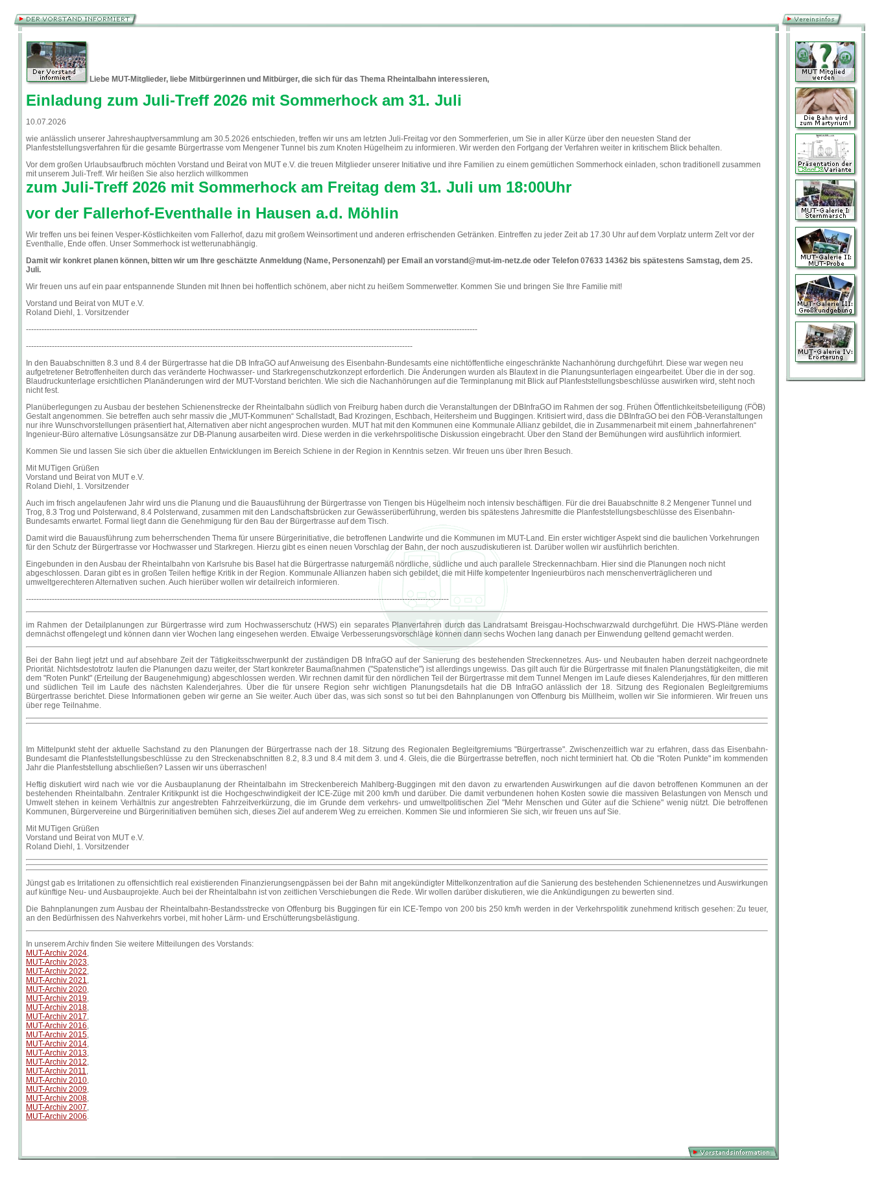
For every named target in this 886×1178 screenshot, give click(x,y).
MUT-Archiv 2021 (56, 980)
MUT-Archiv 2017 (56, 1016)
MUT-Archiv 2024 (56, 953)
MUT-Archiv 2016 (56, 1025)
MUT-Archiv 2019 (56, 998)
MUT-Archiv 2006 (56, 1116)
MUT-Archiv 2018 (56, 1007)
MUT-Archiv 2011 (56, 1071)
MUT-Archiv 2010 (56, 1080)
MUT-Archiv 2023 (56, 962)
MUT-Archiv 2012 (56, 1061)
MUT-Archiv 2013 (56, 1052)
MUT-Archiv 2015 (56, 1034)
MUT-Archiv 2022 (56, 971)
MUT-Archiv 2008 (56, 1098)
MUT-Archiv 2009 (56, 1089)
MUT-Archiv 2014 (56, 1043)
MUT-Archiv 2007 (56, 1107)
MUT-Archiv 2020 (56, 989)
